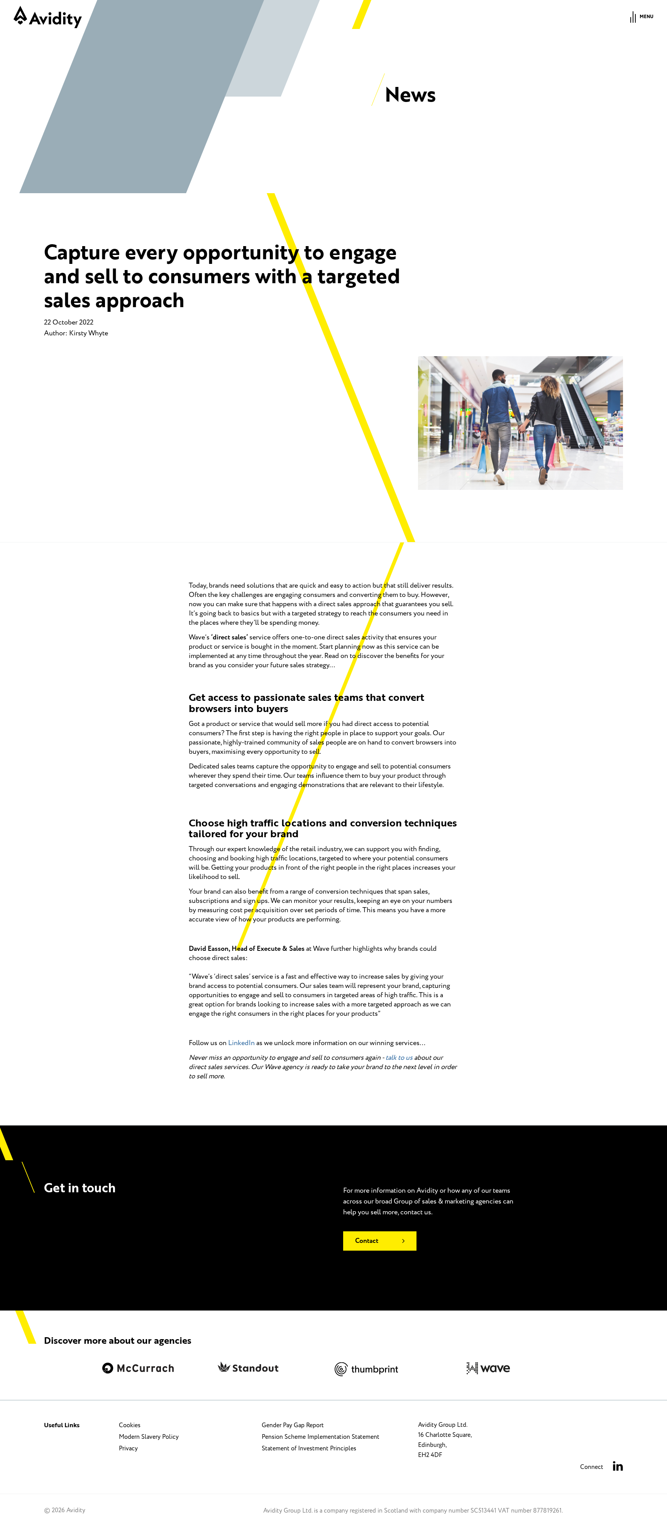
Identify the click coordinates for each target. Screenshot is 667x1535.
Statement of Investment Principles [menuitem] (309, 1448)
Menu (646, 17)
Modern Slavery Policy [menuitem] (149, 1437)
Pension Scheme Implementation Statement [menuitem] (320, 1437)
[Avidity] (48, 17)
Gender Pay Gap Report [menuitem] (293, 1425)
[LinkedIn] (618, 1467)
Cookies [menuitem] (130, 1425)
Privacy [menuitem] (128, 1448)
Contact (366, 1241)
